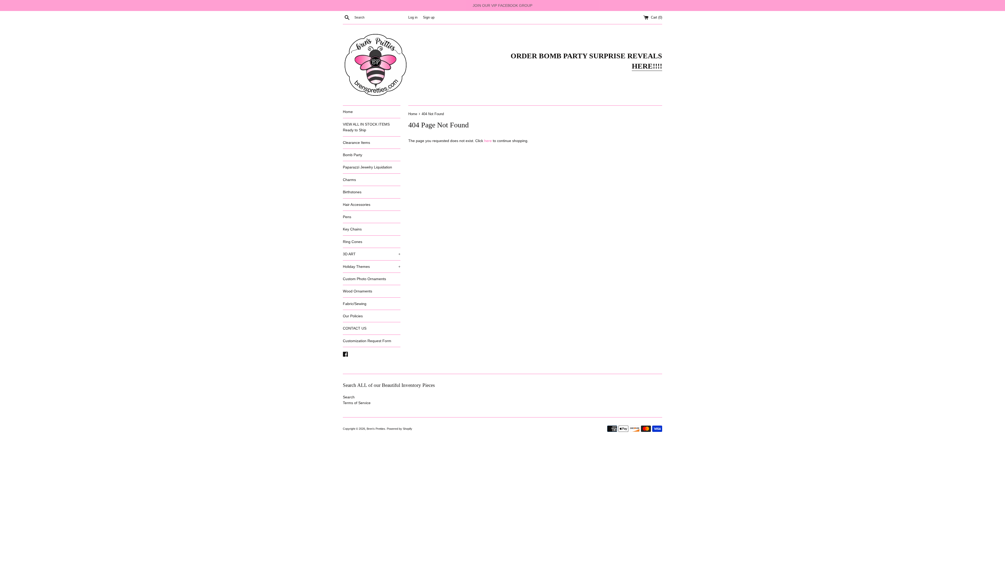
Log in (412, 17)
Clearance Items (356, 142)
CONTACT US (354, 328)
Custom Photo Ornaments (364, 279)
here (488, 141)
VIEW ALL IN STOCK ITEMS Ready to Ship (366, 127)
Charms (349, 180)
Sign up (428, 17)
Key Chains (352, 229)
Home (348, 112)
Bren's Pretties (376, 428)
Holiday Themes (371, 266)
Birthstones (352, 192)
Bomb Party (352, 155)
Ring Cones (352, 242)
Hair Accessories (356, 204)
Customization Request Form (367, 341)
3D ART (371, 254)
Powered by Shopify (399, 428)
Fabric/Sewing (354, 304)
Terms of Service (357, 403)
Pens (347, 217)
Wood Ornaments (357, 291)
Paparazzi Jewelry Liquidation (367, 167)
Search (349, 397)
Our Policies (353, 316)
